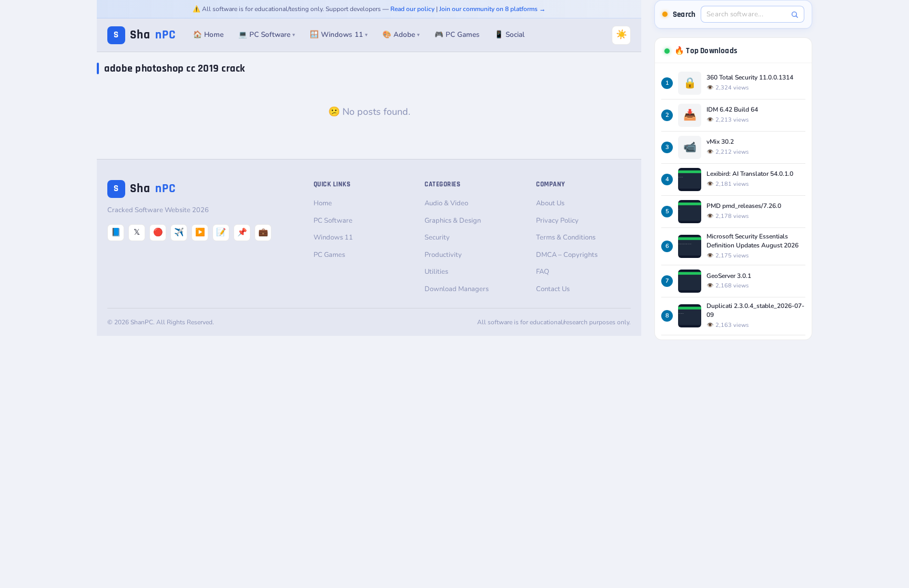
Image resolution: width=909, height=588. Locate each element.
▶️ (200, 232)
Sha (145, 35)
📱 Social (509, 34)
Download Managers (457, 289)
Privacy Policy (557, 220)
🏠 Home (208, 34)
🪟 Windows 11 (339, 34)
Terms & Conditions (565, 237)
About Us (550, 203)
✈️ (179, 232)
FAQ (542, 271)
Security (437, 237)
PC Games (329, 255)
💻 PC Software (266, 34)
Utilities (436, 271)
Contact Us (553, 289)
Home (323, 203)
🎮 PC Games (457, 34)
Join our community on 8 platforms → (492, 9)
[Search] (795, 14)
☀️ (621, 34)
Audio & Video (446, 203)
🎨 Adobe (401, 34)
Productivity (443, 255)
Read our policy (412, 9)
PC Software (333, 220)
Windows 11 (333, 237)
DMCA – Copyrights (567, 255)
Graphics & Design (453, 220)
